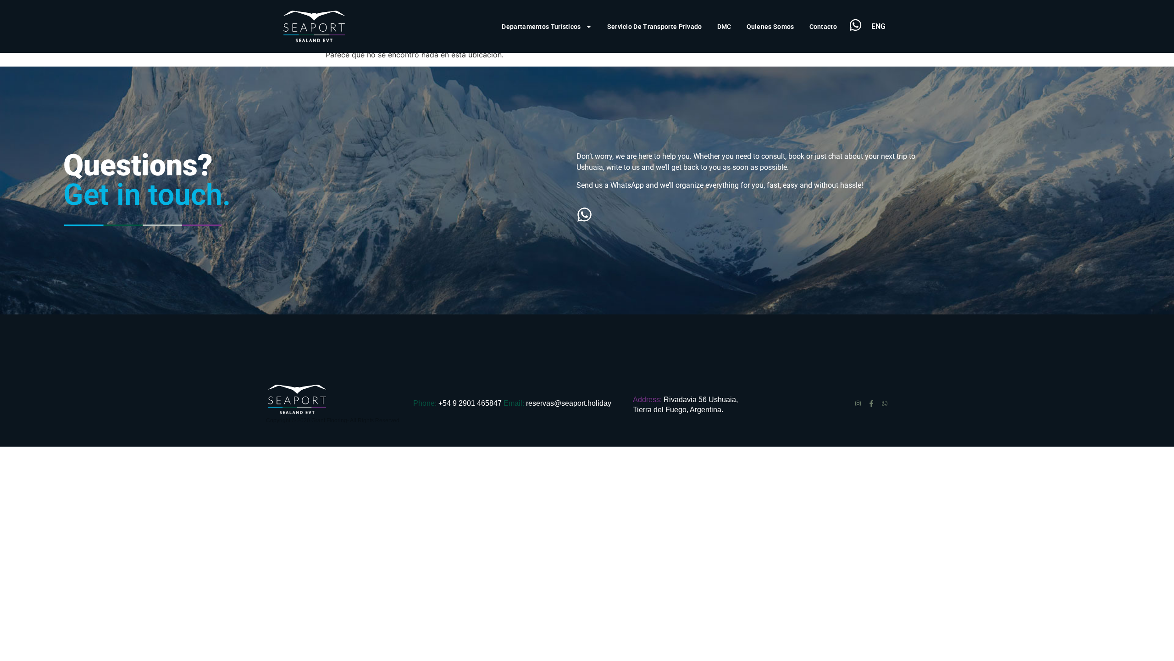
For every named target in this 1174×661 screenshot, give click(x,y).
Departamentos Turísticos (541, 26)
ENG (878, 26)
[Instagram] (858, 403)
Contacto (823, 26)
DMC (724, 26)
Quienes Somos (770, 26)
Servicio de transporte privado (654, 26)
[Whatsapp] (884, 403)
